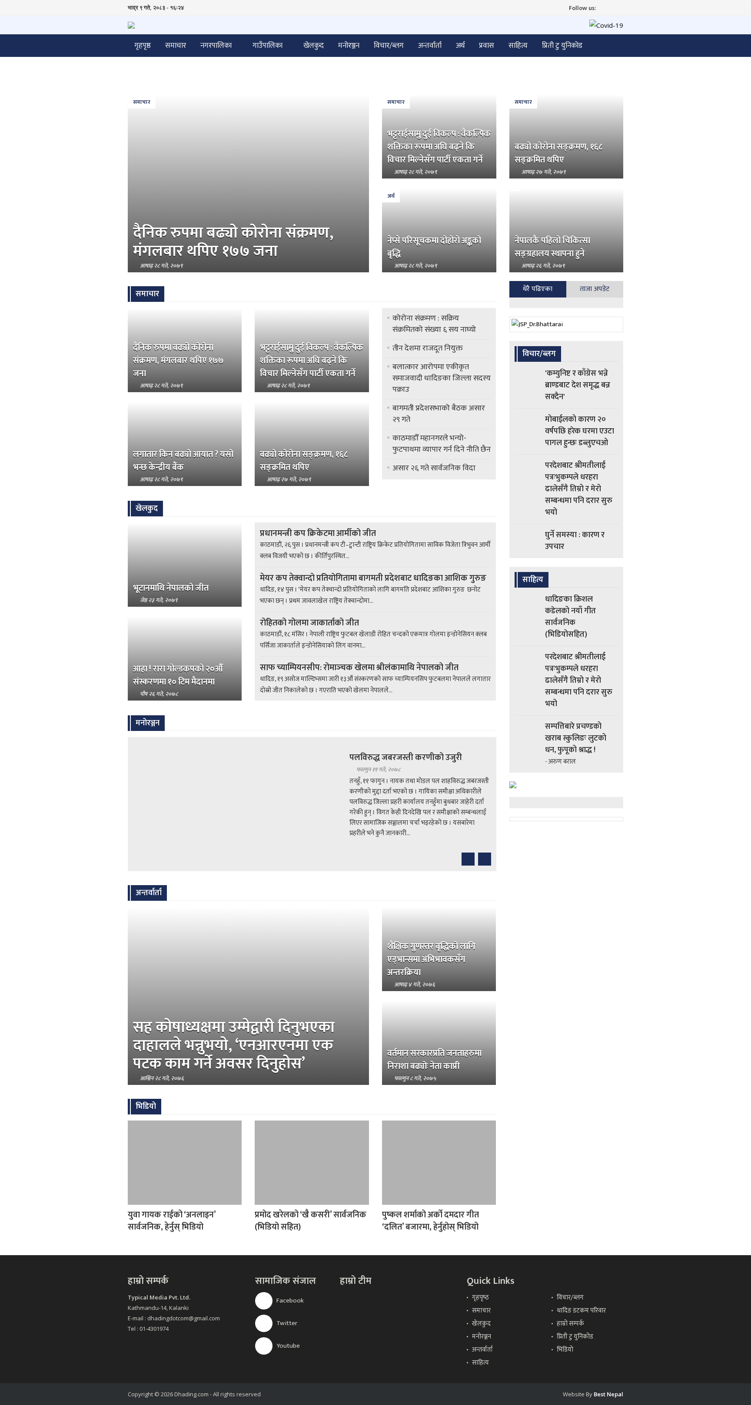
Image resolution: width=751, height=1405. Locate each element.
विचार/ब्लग (389, 46)
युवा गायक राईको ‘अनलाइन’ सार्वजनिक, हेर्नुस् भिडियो (172, 1221)
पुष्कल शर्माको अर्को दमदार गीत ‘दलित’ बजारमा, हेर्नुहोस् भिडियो (430, 1221)
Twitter (286, 1323)
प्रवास (486, 46)
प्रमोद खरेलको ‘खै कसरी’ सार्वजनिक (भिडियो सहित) (310, 1221)
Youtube (287, 1345)
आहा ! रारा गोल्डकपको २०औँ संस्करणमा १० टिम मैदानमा (178, 675)
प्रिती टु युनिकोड (562, 46)
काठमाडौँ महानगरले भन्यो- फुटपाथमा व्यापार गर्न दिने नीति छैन (441, 444)
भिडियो (565, 1349)
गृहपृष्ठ (142, 46)
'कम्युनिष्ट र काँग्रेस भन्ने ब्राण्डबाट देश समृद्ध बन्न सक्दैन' (577, 385)
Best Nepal (608, 1394)
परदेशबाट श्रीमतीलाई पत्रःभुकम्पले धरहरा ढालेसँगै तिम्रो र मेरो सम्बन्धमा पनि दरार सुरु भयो (578, 489)
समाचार (175, 46)
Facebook (289, 1300)
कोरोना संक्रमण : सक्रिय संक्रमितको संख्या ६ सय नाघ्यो (434, 324)
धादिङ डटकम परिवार (581, 1310)
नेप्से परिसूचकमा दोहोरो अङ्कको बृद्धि (434, 247)
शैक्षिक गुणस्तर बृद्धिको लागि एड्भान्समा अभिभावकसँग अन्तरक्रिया (431, 959)
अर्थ (460, 46)
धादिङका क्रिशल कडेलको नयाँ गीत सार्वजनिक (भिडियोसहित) (570, 617)
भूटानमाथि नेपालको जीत (171, 588)
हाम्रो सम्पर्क (570, 1323)
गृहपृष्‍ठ (480, 1297)
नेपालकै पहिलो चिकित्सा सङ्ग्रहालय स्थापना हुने (552, 247)
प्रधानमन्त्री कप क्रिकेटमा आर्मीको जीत (318, 533)
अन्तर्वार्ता (430, 46)
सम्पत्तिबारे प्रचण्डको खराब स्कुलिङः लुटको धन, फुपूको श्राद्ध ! (575, 738)
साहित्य (518, 46)
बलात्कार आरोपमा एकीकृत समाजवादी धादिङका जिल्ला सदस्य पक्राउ (441, 378)
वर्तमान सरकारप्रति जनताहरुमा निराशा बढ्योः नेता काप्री (434, 1059)
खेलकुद (313, 46)
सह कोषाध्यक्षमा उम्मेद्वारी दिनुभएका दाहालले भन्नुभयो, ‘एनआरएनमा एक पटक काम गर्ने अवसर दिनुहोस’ (234, 1045)
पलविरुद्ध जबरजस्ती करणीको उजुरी (405, 757)
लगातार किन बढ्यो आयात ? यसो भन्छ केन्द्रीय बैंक (183, 460)
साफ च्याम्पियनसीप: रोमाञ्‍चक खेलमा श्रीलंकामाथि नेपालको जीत (359, 667)
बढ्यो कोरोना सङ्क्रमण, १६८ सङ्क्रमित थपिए (558, 153)
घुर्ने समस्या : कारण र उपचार (575, 541)
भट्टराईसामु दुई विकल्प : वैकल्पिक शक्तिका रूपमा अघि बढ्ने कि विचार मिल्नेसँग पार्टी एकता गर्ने (439, 147)
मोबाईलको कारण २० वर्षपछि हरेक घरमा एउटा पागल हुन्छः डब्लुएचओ (579, 431)
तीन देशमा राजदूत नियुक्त (427, 348)
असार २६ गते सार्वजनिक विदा (433, 468)
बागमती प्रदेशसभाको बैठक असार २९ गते (438, 414)
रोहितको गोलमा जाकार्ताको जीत (309, 623)
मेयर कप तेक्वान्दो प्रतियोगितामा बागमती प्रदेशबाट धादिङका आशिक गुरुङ (373, 578)
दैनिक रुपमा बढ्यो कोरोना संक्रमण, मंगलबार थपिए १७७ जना (233, 242)
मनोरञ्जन (348, 46)
